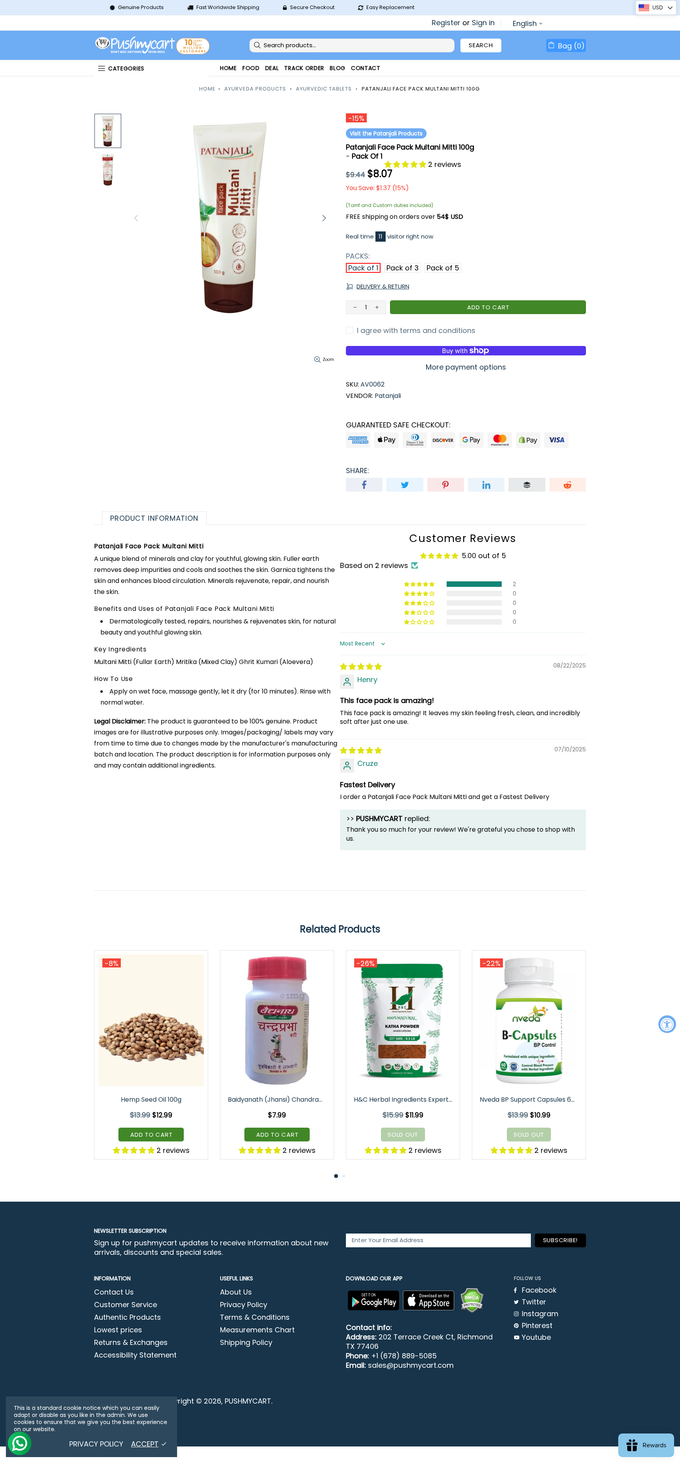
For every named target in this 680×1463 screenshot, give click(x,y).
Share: (357, 470)
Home (207, 88)
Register (446, 23)
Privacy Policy (243, 1304)
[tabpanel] (151, 1060)
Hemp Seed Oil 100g (151, 1099)
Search (481, 45)
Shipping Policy (246, 1342)
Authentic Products (127, 1317)
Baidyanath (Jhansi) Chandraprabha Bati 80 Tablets (277, 1099)
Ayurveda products (255, 88)
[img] (361, 666)
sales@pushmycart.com (411, 1365)
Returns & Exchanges (131, 1342)
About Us (236, 1292)
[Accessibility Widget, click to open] (667, 1024)
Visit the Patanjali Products (386, 133)
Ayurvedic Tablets (324, 88)
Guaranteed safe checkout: (398, 425)
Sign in (483, 23)
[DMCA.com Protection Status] (472, 1300)
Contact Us (114, 1292)
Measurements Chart (257, 1330)
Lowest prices (118, 1330)
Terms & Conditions (255, 1317)
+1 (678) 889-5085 (404, 1356)
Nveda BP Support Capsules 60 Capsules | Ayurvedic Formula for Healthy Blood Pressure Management (529, 1099)
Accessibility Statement (135, 1355)
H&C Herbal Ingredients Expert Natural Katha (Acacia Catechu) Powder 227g (403, 1099)
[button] (406, 164)
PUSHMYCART (153, 45)
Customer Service (125, 1304)
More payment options (466, 367)
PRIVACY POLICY (96, 1444)
